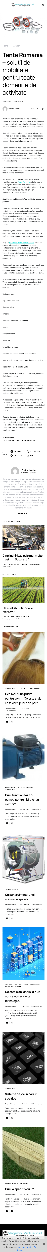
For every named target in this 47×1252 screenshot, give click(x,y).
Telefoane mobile (13, 986)
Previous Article (12, 522)
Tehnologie (35, 984)
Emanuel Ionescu (14, 108)
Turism (24, 564)
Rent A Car (14, 564)
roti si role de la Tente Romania (21, 242)
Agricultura (8, 617)
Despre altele (11, 689)
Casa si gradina (23, 617)
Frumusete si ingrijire (30, 689)
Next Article (8, 574)
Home (5, 45)
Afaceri (16, 45)
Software (23, 984)
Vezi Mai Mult (24, 1247)
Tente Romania (24, 182)
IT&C (16, 984)
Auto (5, 564)
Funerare (24, 1184)
